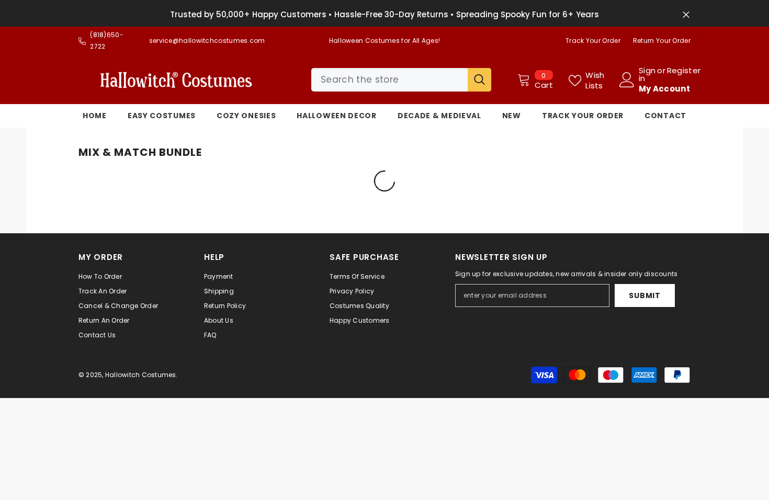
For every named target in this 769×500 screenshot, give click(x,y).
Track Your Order (593, 40)
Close (686, 14)
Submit (644, 295)
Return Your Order (662, 40)
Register (683, 71)
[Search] (401, 80)
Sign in (647, 74)
